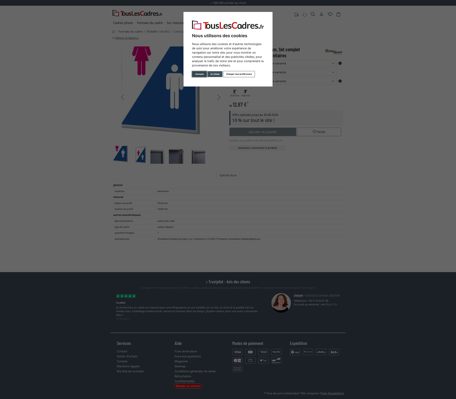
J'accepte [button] (199, 74)
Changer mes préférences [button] (239, 74)
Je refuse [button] (215, 74)
